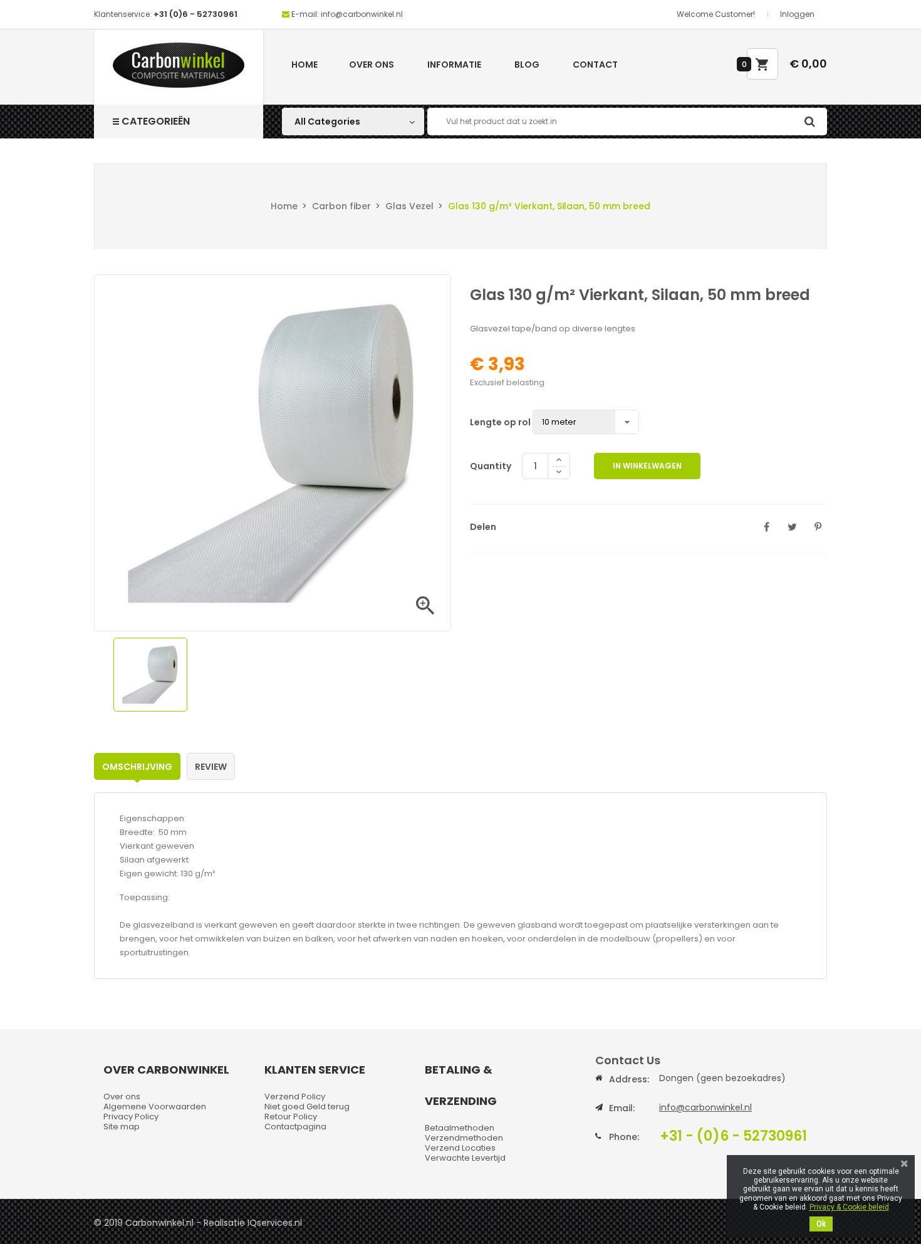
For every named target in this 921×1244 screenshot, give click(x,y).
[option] (150, 675)
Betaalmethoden (459, 1128)
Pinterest (817, 526)
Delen (766, 526)
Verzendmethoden (464, 1138)
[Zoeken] (809, 121)
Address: (629, 1079)
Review (211, 766)
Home (304, 64)
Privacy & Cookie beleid (849, 1207)
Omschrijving (137, 766)
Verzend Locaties (460, 1148)
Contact (595, 64)
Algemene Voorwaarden (154, 1106)
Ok (821, 1224)
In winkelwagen (647, 465)
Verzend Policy (294, 1096)
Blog (526, 64)
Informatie (454, 64)
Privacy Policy (131, 1116)
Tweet (792, 526)
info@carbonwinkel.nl (705, 1107)
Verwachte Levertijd (465, 1158)
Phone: (624, 1137)
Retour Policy (290, 1116)
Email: (622, 1108)
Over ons (371, 64)
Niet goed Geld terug (307, 1106)
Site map (121, 1127)
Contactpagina (295, 1127)
